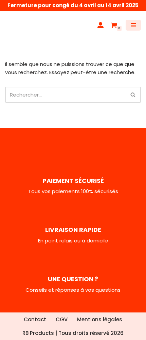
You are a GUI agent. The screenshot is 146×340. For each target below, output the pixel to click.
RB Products (38, 333)
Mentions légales (99, 319)
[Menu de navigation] (133, 25)
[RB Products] (25, 25)
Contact (35, 319)
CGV (62, 319)
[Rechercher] (133, 95)
